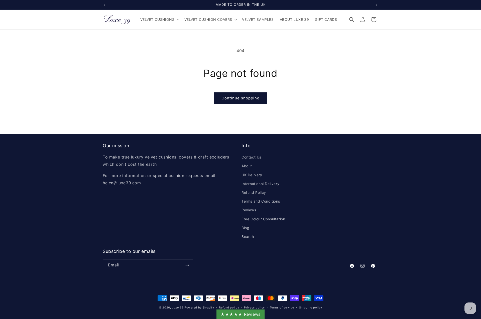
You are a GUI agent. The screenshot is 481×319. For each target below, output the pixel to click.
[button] (159, 19)
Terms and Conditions (261, 201)
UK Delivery (252, 175)
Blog (245, 228)
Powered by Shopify (199, 307)
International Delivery (260, 184)
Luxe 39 (177, 307)
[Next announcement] (376, 5)
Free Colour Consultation (263, 219)
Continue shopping (240, 98)
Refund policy (229, 307)
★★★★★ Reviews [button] (240, 314)
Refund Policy (254, 192)
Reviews (249, 210)
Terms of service (282, 307)
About (247, 166)
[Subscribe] (187, 265)
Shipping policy (310, 307)
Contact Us (251, 157)
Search (248, 236)
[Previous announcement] (104, 5)
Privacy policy (254, 307)
